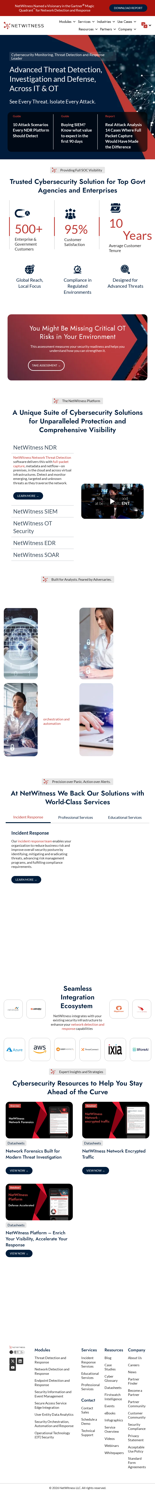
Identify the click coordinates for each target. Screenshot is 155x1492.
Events (110, 1406)
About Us (135, 1358)
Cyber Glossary (111, 1378)
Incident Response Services (88, 1362)
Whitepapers (114, 1453)
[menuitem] (146, 25)
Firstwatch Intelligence (113, 1397)
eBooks (110, 1413)
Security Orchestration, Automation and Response (54, 1424)
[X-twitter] (12, 1361)
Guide (17, 116)
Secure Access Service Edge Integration (51, 1405)
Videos (110, 1438)
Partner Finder (133, 1381)
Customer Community (137, 1415)
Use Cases (124, 21)
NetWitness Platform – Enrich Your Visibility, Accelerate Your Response (36, 1238)
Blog (108, 1358)
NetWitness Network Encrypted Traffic (114, 1154)
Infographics (114, 1420)
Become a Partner (135, 1392)
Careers (134, 1365)
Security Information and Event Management (53, 1394)
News (132, 1372)
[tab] (28, 817)
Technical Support (88, 1433)
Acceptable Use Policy (136, 1449)
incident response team (35, 841)
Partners (106, 29)
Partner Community (137, 1404)
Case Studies (110, 1367)
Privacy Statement (136, 1438)
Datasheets (16, 1143)
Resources (86, 29)
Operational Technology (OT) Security (52, 1435)
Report (110, 116)
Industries (104, 21)
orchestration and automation (56, 721)
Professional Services (90, 1387)
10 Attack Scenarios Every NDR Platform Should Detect (31, 130)
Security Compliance (137, 1426)
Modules (65, 21)
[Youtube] (12, 1367)
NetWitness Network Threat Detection (42, 457)
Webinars (112, 1445)
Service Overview (112, 1429)
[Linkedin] (20, 1361)
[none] (146, 25)
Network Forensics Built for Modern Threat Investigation (34, 1154)
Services (84, 21)
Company (125, 29)
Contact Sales (87, 1410)
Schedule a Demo (89, 1421)
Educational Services (90, 1375)
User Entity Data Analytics (54, 1414)
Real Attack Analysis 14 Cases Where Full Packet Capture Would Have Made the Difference (123, 135)
